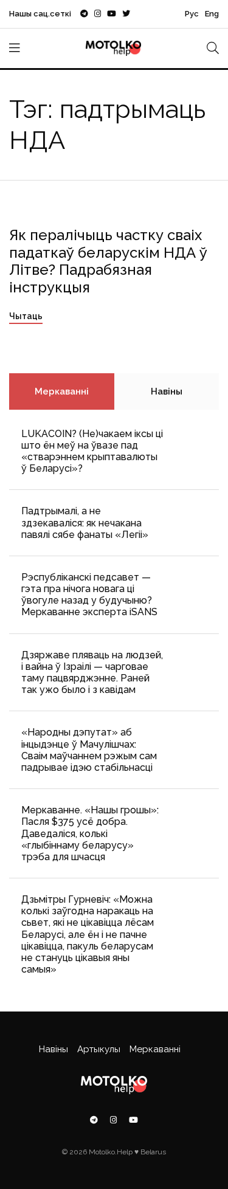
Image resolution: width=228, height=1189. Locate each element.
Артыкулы (98, 1049)
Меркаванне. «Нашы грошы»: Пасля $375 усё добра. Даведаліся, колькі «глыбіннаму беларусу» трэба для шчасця (90, 833)
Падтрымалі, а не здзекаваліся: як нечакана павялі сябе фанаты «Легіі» (84, 522)
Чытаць (26, 316)
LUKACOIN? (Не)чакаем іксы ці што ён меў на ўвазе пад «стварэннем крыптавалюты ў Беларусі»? (92, 451)
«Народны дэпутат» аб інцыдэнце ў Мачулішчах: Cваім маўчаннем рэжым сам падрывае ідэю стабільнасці (89, 749)
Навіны (166, 391)
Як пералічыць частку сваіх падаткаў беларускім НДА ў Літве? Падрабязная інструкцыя (108, 261)
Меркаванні (62, 391)
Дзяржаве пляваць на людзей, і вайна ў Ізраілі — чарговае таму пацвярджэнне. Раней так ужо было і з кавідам (92, 672)
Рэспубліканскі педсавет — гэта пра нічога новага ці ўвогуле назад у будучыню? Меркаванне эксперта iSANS (89, 594)
